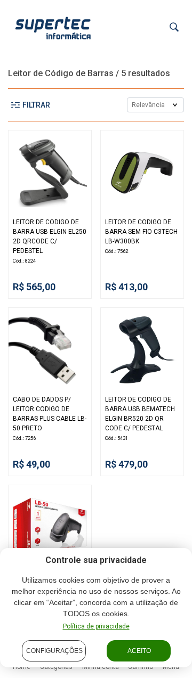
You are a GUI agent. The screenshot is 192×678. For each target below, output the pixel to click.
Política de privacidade (96, 626)
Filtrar (36, 105)
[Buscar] (174, 27)
